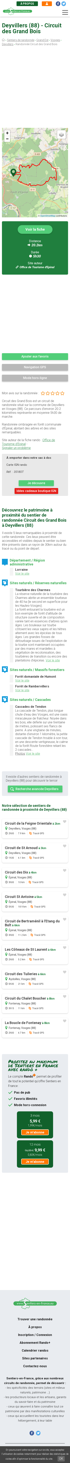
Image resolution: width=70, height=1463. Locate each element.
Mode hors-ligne (35, 378)
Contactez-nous (35, 1366)
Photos (20, 753)
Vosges (55, 40)
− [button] (7, 138)
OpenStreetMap (47, 215)
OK (61, 1458)
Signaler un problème (16, 448)
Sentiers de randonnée (20, 40)
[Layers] (61, 134)
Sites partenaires (35, 1358)
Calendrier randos (35, 1350)
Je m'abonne (35, 1132)
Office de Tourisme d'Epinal (37, 267)
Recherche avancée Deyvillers (37, 789)
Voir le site (22, 573)
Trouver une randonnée (35, 1319)
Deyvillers (7, 44)
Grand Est (42, 40)
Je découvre (36, 483)
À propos (27, 3)
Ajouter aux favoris (35, 356)
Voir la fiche (35, 229)
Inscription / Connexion (35, 1335)
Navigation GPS (35, 367)
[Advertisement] (35, 88)
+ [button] (7, 133)
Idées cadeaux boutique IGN (36, 491)
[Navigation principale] (65, 12)
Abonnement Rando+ (35, 1343)
